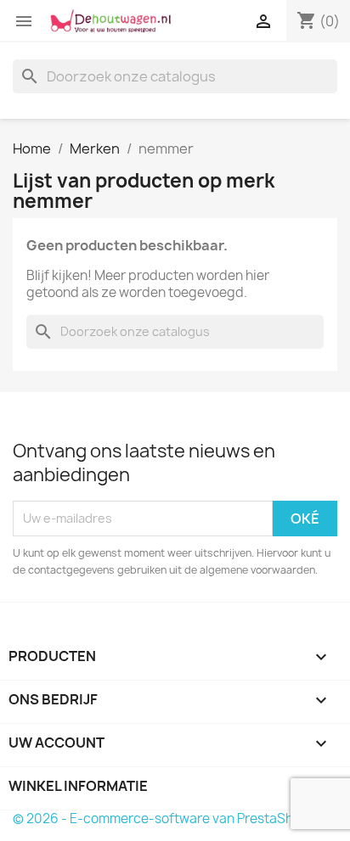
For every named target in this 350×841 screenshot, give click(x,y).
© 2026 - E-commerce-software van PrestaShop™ (167, 818)
